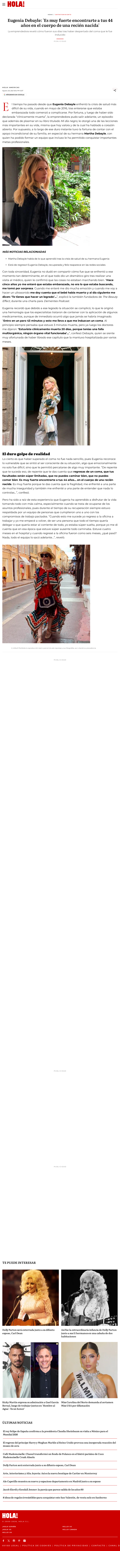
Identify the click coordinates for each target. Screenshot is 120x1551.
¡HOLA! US (6, 1529)
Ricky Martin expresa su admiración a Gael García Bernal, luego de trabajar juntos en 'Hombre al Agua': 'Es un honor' (30, 1405)
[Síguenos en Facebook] (3, 1541)
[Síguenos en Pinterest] (19, 1541)
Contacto (98, 1545)
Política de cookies (36, 1545)
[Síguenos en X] (9, 1541)
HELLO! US (67, 1527)
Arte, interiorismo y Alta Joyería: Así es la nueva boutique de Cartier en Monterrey (50, 1473)
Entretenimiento (63, 14)
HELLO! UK (7, 1532)
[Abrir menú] (3, 4)
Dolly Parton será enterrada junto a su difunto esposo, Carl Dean (28, 1331)
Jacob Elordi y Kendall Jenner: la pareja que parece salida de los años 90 (43, 1489)
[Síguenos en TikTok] (24, 1541)
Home (50, 14)
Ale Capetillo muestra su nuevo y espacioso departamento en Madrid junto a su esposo (52, 1481)
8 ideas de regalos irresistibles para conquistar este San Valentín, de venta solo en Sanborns (55, 1497)
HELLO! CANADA (69, 1529)
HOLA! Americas (10, 87)
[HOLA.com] (60, 1515)
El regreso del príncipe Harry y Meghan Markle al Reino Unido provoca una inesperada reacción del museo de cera (59, 1444)
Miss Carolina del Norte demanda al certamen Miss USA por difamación (87, 1403)
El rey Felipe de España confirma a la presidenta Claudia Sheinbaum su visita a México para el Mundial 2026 (55, 1432)
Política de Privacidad (71, 1545)
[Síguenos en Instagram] (14, 1541)
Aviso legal (10, 1545)
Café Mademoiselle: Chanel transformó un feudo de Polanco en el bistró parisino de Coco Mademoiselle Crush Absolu (53, 1455)
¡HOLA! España (9, 1527)
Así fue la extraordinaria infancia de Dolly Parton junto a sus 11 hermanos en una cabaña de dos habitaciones (89, 1333)
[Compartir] (115, 90)
